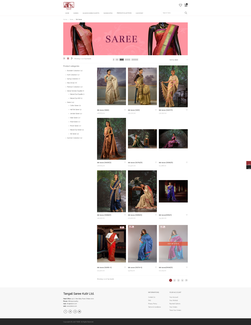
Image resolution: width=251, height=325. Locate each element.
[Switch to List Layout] (71, 58)
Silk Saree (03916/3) (135, 215)
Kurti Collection (72, 75)
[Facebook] (65, 311)
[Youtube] (79, 311)
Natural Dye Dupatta (76, 94)
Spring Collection (72, 79)
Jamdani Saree (74, 113)
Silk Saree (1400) (134, 110)
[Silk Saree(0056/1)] (173, 191)
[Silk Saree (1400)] (142, 86)
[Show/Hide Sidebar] (64, 58)
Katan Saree (73, 117)
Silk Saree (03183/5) (166, 163)
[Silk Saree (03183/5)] (173, 139)
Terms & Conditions (154, 307)
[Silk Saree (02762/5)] (142, 139)
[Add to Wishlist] (125, 110)
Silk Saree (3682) (103, 110)
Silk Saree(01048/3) (166, 268)
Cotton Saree (74, 105)
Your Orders (173, 307)
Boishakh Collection (73, 70)
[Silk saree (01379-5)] (142, 244)
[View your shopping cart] (186, 5)
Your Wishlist (173, 300)
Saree (71, 19)
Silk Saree (73, 134)
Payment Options (174, 303)
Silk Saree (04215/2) (104, 163)
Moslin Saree (74, 126)
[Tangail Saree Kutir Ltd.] (68, 6)
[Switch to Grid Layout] (68, 58)
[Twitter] (70, 311)
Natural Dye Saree (75, 130)
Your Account (173, 297)
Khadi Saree (74, 122)
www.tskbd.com (72, 306)
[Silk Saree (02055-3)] (111, 244)
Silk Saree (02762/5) (135, 163)
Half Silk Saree (74, 109)
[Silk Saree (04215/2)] (111, 139)
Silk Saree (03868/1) (104, 215)
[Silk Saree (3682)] (111, 86)
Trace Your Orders (175, 310)
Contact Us (151, 297)
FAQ (149, 300)
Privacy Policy (152, 303)
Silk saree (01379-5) (135, 268)
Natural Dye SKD (75, 98)
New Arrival (70, 83)
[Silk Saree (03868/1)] (111, 191)
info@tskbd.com (72, 303)
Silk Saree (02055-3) (104, 268)
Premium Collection (73, 87)
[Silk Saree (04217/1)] (173, 86)
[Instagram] (75, 311)
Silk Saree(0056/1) (165, 215)
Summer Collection (73, 138)
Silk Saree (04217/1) (166, 110)
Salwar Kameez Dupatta (74, 91)
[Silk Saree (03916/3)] (142, 191)
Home (65, 19)
